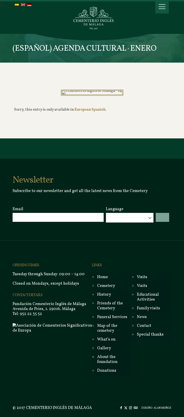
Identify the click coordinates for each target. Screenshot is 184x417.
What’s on (106, 339)
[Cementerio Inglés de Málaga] (92, 17)
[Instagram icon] (130, 408)
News (142, 317)
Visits (142, 286)
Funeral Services (112, 317)
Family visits (148, 308)
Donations (106, 370)
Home (102, 277)
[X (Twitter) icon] (125, 408)
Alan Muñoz (162, 408)
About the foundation (107, 359)
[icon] (135, 408)
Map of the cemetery (107, 328)
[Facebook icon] (121, 408)
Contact (144, 326)
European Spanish (89, 109)
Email (18, 209)
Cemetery (106, 286)
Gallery (104, 348)
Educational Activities (148, 297)
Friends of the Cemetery (110, 306)
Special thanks (150, 334)
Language (114, 209)
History (104, 294)
